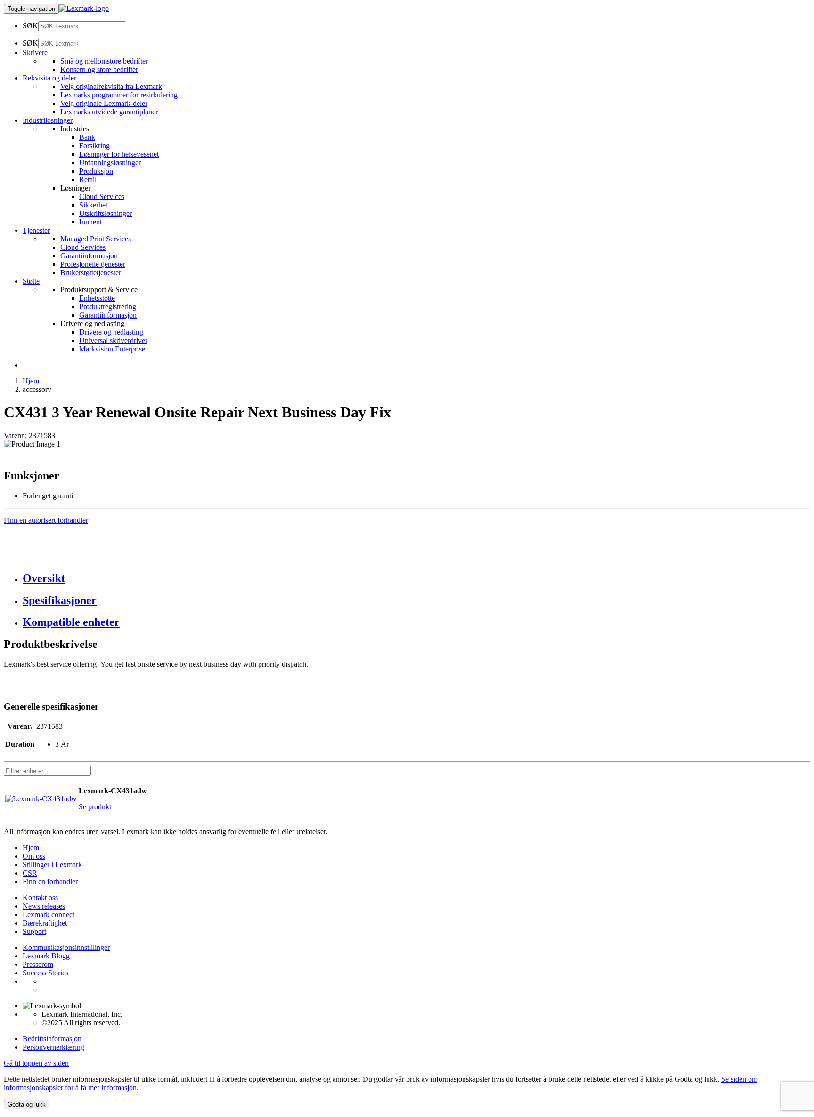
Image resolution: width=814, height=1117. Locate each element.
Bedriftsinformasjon (52, 1039)
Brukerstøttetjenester (90, 273)
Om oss (34, 856)
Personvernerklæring (53, 1047)
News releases (44, 906)
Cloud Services (101, 196)
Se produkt (95, 807)
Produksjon (96, 171)
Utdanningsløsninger (110, 163)
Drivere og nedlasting (111, 332)
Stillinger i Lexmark (52, 865)
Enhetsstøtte (97, 298)
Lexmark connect (48, 914)
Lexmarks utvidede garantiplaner (109, 112)
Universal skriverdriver (113, 340)
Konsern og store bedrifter (99, 69)
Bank (87, 137)
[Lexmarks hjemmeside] (84, 8)
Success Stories (45, 973)
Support (34, 931)
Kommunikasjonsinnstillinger (66, 947)
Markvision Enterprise (112, 349)
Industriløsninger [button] (48, 120)
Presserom (38, 964)
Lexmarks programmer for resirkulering (119, 95)
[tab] (416, 578)
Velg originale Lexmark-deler (103, 103)
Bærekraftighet (45, 923)
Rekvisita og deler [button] (49, 78)
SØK (30, 26)
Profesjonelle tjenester (92, 264)
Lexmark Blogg (46, 956)
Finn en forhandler (50, 882)
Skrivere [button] (35, 52)
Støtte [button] (31, 281)
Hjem (31, 381)
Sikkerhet (93, 205)
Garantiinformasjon (89, 256)
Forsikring (94, 146)
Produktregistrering (107, 307)
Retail (88, 180)
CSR (30, 873)
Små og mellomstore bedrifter (104, 61)
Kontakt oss (40, 898)
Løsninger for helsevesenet (119, 154)
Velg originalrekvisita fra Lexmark (111, 86)
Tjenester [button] (36, 230)
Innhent (90, 222)
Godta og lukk (27, 1104)
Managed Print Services (95, 239)
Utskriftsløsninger (105, 213)
